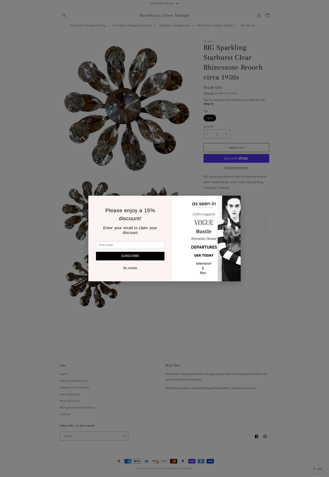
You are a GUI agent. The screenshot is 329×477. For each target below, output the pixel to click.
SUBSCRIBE (130, 256)
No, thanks (130, 267)
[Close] (235, 202)
